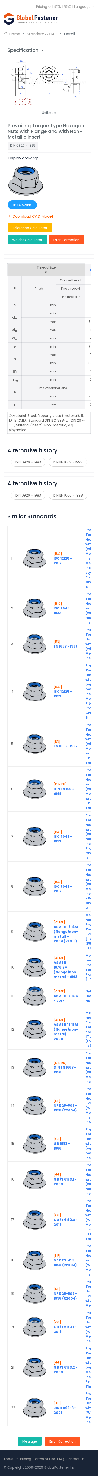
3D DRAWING (22, 205)
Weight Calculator (27, 240)
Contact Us (75, 1459)
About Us (11, 1459)
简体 (57, 6)
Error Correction (66, 240)
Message (29, 1441)
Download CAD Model (32, 216)
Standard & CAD (42, 34)
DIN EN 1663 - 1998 (68, 462)
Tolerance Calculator (29, 227)
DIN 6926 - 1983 (28, 462)
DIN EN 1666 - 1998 (68, 495)
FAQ (60, 1459)
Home (14, 34)
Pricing (42, 6)
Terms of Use (44, 1459)
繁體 (67, 6)
